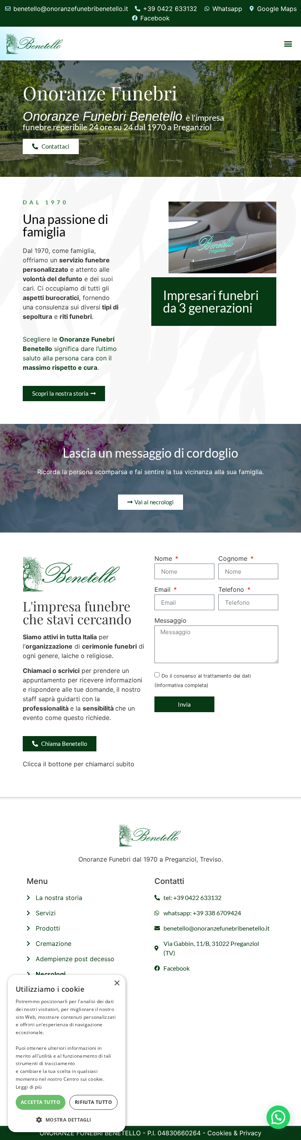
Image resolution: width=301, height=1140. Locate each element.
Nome (164, 558)
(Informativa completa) (181, 685)
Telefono (232, 589)
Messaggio (170, 620)
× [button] (117, 983)
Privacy (250, 1133)
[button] (288, 43)
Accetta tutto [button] (40, 1102)
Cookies (219, 1133)
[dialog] (66, 1053)
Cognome (233, 558)
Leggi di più (29, 1087)
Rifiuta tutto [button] (93, 1102)
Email (163, 589)
